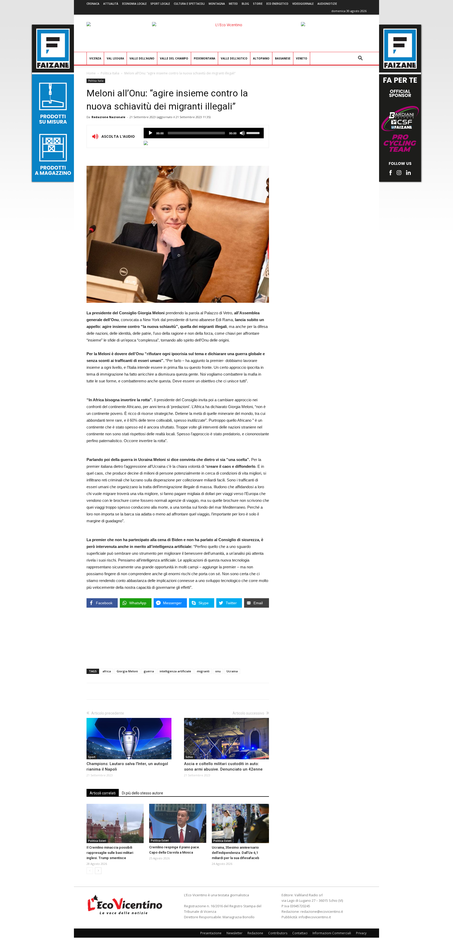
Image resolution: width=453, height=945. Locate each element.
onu (218, 671)
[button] (360, 58)
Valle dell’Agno (142, 58)
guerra (149, 671)
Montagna (217, 4)
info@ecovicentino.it (315, 917)
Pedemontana (204, 58)
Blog (245, 4)
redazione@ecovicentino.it (321, 911)
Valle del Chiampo (174, 58)
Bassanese (282, 58)
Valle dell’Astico (234, 58)
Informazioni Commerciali (331, 933)
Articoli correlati (103, 793)
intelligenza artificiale (175, 671)
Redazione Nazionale (108, 117)
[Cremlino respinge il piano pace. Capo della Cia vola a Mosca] (177, 823)
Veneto (301, 58)
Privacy (361, 933)
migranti (203, 671)
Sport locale (160, 4)
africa (107, 671)
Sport (91, 757)
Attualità (110, 4)
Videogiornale (303, 4)
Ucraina (232, 671)
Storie (257, 4)
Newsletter (234, 933)
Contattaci (300, 933)
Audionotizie (327, 4)
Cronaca (93, 4)
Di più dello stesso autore (142, 793)
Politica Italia (110, 73)
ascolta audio (150, 133)
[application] (204, 133)
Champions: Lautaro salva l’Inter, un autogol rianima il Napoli (127, 766)
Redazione (255, 933)
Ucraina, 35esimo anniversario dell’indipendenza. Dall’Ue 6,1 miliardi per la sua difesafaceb (235, 852)
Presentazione (211, 933)
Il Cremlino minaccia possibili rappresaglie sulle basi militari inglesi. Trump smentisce (110, 852)
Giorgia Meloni (127, 671)
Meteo (233, 4)
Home (91, 73)
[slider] (253, 132)
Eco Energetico (277, 4)
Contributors (277, 933)
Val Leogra (115, 58)
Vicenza (95, 58)
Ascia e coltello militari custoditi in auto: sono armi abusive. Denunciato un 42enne (223, 766)
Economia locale (134, 4)
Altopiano (261, 58)
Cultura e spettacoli (189, 4)
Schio (189, 757)
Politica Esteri (97, 841)
